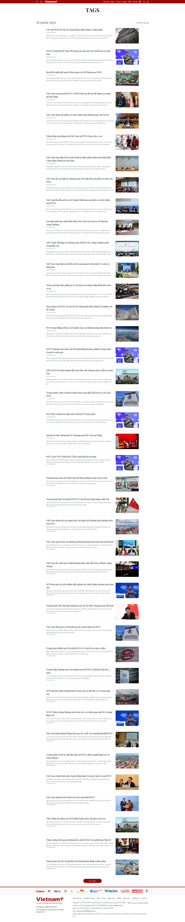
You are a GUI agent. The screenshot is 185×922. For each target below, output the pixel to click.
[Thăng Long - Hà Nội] (140, 2)
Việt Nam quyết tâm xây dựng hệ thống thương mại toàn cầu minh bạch (80, 541)
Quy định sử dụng (89, 898)
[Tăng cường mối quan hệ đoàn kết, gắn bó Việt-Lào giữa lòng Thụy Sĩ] (127, 846)
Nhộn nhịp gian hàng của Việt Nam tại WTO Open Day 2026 (74, 136)
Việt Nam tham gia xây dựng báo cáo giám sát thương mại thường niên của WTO (79, 522)
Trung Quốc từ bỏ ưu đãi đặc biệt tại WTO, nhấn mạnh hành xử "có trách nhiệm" (77, 756)
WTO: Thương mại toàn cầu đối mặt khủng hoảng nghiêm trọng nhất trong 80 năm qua (78, 351)
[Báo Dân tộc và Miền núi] (38, 891)
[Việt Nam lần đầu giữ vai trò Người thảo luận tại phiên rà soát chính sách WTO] (127, 206)
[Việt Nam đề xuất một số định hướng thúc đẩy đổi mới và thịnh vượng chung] (127, 569)
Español (124, 2)
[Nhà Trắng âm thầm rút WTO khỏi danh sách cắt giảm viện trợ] (127, 824)
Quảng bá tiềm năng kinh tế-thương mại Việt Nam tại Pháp (74, 435)
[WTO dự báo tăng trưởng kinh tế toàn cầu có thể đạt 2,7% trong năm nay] (127, 697)
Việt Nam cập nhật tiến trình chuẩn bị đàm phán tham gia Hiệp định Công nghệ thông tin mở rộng (78, 159)
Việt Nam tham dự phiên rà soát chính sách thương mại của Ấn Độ (77, 114)
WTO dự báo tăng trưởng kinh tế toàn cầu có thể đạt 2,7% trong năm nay (78, 692)
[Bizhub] (57, 891)
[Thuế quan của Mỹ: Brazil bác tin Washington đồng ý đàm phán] (127, 867)
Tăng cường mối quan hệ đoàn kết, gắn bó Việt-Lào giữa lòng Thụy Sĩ (78, 839)
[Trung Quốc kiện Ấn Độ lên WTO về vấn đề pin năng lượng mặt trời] (127, 505)
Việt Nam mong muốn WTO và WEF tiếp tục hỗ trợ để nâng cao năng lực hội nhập (78, 95)
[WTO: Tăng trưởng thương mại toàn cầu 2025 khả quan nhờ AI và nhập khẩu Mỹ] (127, 718)
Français (118, 2)
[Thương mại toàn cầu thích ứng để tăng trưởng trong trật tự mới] (127, 484)
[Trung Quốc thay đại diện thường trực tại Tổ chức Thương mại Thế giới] (127, 611)
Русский (135, 1)
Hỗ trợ (104, 898)
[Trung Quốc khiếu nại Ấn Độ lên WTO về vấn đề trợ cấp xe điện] (127, 654)
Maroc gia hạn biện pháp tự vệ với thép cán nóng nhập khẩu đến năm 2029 (78, 287)
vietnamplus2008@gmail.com (86, 911)
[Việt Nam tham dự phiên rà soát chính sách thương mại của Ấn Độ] (127, 121)
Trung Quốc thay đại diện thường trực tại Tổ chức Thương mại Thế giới (79, 605)
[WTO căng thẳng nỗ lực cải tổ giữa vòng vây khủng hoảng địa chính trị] (127, 334)
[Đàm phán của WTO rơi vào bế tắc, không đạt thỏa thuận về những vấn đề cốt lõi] (127, 312)
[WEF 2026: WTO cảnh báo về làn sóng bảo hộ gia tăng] (127, 462)
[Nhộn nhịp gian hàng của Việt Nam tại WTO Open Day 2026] (127, 142)
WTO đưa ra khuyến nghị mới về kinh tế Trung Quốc (71, 413)
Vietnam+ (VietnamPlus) (51, 1)
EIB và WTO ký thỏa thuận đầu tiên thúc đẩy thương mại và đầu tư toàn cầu (79, 372)
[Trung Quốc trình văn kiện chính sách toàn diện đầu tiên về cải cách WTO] (127, 399)
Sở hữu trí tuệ (77, 898)
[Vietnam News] (111, 891)
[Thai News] (72, 891)
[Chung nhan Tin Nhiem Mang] (138, 902)
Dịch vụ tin (126, 898)
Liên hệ (144, 898)
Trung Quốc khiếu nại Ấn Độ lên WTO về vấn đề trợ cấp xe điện (75, 648)
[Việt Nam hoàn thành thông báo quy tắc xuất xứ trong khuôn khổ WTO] (127, 739)
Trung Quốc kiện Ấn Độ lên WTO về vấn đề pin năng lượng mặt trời (77, 499)
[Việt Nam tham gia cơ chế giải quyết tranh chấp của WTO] (127, 633)
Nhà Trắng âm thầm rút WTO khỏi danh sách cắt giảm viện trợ (75, 818)
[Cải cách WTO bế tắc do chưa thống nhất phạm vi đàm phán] (127, 35)
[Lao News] (66, 891)
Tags (92, 9)
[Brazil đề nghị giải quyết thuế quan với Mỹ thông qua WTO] (127, 78)
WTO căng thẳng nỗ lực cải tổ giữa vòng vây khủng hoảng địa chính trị (79, 327)
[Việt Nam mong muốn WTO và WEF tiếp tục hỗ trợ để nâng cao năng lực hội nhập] (127, 99)
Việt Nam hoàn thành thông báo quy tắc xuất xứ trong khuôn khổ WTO (79, 733)
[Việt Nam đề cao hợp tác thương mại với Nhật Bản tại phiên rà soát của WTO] (127, 185)
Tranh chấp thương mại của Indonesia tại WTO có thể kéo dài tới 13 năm (77, 671)
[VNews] (146, 891)
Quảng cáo (135, 898)
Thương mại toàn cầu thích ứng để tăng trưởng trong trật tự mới (76, 477)
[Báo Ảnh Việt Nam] (137, 891)
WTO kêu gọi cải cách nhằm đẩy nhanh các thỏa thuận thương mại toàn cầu (80, 586)
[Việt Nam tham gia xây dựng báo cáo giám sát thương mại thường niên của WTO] (127, 526)
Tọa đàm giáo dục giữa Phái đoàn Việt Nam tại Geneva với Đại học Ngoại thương (77, 223)
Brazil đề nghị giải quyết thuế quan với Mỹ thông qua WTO (74, 72)
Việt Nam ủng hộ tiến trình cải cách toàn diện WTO (70, 797)
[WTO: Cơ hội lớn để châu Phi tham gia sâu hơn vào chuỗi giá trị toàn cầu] (127, 57)
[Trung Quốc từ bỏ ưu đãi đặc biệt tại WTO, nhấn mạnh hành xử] (127, 761)
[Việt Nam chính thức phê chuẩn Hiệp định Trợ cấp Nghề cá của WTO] (127, 782)
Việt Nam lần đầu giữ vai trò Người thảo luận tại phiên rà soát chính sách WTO (78, 201)
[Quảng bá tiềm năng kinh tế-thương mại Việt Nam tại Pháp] (127, 441)
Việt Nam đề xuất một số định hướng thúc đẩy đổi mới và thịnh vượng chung (79, 565)
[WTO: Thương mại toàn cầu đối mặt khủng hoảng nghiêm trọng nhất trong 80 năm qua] (127, 355)
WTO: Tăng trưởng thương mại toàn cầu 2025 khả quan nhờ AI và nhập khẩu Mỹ (79, 714)
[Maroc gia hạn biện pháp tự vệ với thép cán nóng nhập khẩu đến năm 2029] (127, 291)
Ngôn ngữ (111, 898)
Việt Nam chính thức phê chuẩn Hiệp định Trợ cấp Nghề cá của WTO (78, 775)
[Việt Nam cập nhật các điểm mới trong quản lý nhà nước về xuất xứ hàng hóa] (127, 270)
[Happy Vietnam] (82, 891)
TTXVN (119, 898)
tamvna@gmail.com (116, 905)
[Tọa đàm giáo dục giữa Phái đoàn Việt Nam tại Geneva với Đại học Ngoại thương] (127, 227)
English (112, 2)
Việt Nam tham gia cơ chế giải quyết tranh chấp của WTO (73, 626)
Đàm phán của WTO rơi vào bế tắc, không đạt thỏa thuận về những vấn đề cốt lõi (79, 308)
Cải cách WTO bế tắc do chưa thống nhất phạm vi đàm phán (74, 29)
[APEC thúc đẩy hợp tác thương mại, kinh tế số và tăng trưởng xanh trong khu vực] (127, 248)
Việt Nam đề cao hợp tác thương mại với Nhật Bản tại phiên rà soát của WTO (79, 180)
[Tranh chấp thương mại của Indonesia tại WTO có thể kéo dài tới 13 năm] (127, 675)
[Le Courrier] (124, 891)
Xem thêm (92, 881)
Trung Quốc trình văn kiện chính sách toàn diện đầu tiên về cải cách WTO (78, 394)
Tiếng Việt (106, 2)
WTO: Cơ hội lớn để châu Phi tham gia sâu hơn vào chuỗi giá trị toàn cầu (78, 52)
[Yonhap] (96, 891)
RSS (98, 898)
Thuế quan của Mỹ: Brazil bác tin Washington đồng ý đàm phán (76, 861)
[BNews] (49, 891)
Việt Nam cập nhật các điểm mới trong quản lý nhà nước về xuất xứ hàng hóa (77, 265)
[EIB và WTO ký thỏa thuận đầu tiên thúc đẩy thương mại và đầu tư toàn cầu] (127, 376)
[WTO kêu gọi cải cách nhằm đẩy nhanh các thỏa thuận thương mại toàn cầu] (127, 590)
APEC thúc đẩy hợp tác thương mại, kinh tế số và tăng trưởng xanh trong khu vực (77, 244)
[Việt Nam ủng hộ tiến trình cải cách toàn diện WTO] (127, 803)
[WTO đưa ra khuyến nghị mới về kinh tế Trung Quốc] (127, 420)
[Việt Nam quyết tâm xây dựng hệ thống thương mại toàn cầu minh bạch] (127, 548)
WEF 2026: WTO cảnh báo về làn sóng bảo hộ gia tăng (71, 456)
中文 (129, 2)
